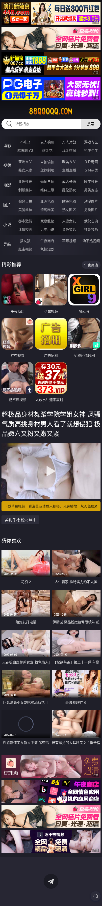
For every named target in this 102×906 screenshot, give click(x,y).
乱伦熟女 (69, 190)
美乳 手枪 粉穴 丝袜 (20, 519)
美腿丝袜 (25, 209)
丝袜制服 (47, 170)
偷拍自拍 (47, 181)
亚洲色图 (47, 201)
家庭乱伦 (47, 221)
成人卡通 (69, 181)
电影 (7, 185)
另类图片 (91, 209)
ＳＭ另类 (91, 170)
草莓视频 (69, 240)
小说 (7, 224)
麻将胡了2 (25, 150)
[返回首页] (96, 896)
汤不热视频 (91, 240)
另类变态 (91, 190)
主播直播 (69, 170)
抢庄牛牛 (91, 150)
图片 (7, 205)
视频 (7, 165)
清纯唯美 (47, 209)
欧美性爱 (91, 181)
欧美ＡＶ (69, 161)
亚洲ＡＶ (25, 161)
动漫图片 (91, 201)
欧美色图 (69, 201)
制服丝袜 (25, 190)
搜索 (90, 123)
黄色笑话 (69, 229)
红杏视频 (25, 249)
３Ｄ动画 (91, 161)
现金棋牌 (69, 150)
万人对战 (69, 142)
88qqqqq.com (51, 111)
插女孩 (25, 240)
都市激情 (25, 221)
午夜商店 (47, 240)
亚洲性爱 (25, 181)
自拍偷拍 (47, 161)
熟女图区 (69, 209)
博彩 (7, 145)
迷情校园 (25, 229)
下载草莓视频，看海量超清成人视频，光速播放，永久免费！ (51, 506)
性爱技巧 (91, 229)
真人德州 (47, 142)
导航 (7, 244)
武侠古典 (91, 221)
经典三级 (47, 190)
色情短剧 (47, 249)
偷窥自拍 (25, 201)
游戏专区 (91, 142)
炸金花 (47, 150)
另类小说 (47, 229)
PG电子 (25, 142)
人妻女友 (69, 221)
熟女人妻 (25, 170)
